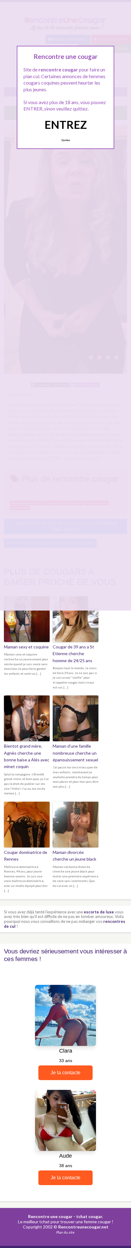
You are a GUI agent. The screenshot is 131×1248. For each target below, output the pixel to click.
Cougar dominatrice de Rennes (25, 856)
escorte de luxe (99, 911)
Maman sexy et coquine (26, 646)
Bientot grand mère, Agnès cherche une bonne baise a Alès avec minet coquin (26, 756)
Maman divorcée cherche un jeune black (74, 856)
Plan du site (65, 1232)
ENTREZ (65, 124)
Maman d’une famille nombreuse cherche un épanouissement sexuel (75, 752)
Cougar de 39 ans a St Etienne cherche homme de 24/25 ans (73, 653)
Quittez (65, 140)
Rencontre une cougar (50, 1216)
